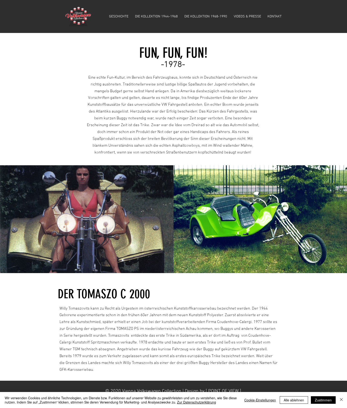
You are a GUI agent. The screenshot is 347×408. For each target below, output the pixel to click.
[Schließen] (341, 400)
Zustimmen (323, 400)
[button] (156, 16)
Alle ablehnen (294, 400)
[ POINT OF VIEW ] (223, 391)
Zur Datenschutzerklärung (196, 402)
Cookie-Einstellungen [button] (260, 400)
